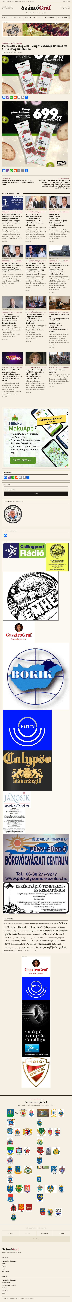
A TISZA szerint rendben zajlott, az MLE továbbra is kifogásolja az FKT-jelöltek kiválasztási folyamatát (34, 219)
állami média (9, 950)
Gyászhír (38, 938)
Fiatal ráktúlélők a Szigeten (57, 370)
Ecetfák (5, 18)
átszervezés (33, 950)
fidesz (12, 938)
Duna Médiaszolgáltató (31, 931)
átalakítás (25, 950)
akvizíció (20, 923)
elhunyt (30, 934)
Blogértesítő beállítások (9, 1285)
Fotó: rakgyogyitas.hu (55, 365)
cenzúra (19, 931)
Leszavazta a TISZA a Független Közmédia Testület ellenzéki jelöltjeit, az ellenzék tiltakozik (35, 318)
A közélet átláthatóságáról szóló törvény (36, 923)
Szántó (36, 7)
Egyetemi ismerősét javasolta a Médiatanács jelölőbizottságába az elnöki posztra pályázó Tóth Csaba (12, 267)
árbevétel (18, 950)
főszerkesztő (29, 938)
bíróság (61, 927)
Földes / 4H (20, 938)
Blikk (50, 927)
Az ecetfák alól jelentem (12, 43)
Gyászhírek (50, 18)
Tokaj (17, 1113)
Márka (35, 941)
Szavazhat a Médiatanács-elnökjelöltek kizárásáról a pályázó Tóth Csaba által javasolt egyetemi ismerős (58, 220)
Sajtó (56, 944)
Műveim (46, 940)
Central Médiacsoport (10, 931)
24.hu (10, 923)
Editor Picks (60, 930)
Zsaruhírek (27, 947)
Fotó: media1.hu (30, 209)
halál (46, 938)
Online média (17, 943)
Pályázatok (34, 943)
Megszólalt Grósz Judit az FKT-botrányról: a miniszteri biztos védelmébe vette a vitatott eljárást (36, 374)
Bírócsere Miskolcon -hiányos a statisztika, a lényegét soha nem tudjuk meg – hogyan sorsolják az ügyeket (12, 218)
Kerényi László (22, 940)
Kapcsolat (66, 1)
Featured (38, 934)
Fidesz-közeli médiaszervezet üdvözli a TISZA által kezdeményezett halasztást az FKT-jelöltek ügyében (59, 268)
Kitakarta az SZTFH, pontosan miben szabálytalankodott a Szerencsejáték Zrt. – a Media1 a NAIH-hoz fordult (12, 375)
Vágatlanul (17, 18)
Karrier (9, 940)
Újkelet (58, 947)
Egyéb (11, 934)
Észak (40, 18)
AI (15, 923)
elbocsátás (23, 934)
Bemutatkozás (6, 1282)
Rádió (46, 944)
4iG (5, 923)
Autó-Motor (30, 18)
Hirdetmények (56, 938)
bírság (55, 927)
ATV (52, 923)
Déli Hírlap (62, 18)
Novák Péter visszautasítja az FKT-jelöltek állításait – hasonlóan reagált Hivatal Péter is (11, 318)
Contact (4, 1288)
